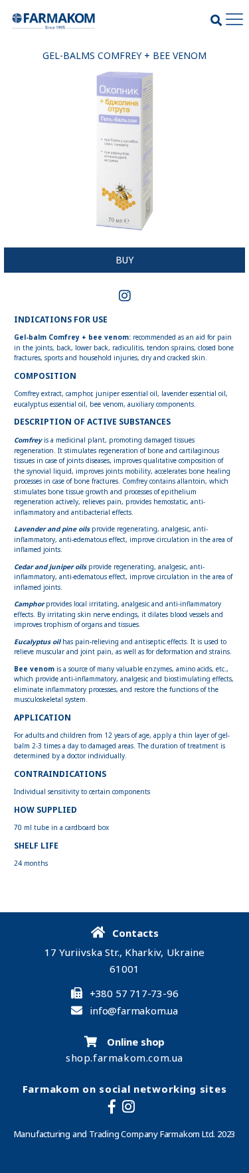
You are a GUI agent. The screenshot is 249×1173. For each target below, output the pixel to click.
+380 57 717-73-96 (134, 993)
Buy (124, 259)
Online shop (135, 1041)
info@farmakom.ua (134, 1010)
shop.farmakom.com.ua (124, 1057)
